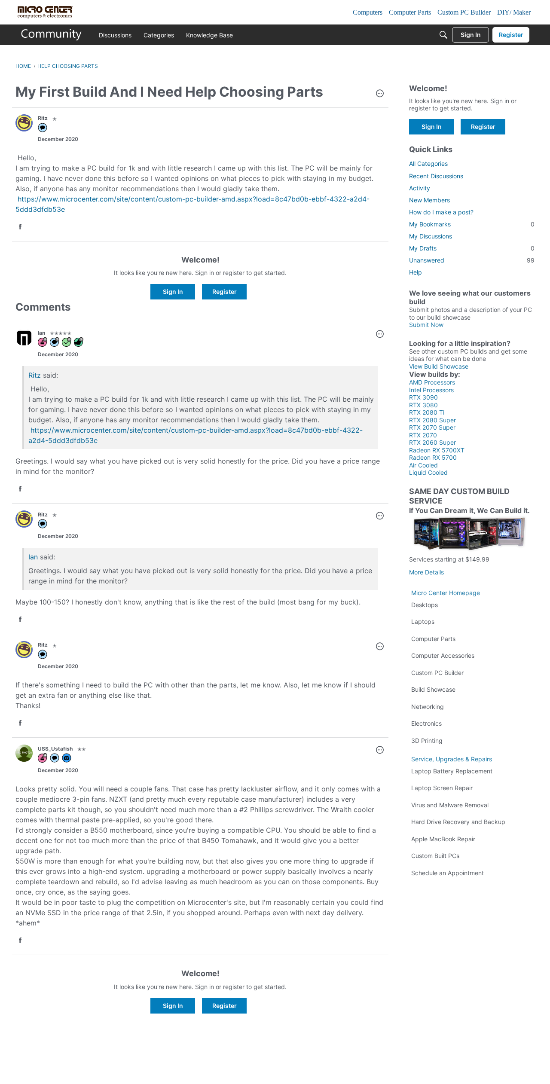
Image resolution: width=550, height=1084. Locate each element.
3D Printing (427, 740)
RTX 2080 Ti (426, 412)
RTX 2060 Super (432, 442)
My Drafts (472, 248)
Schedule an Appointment (447, 872)
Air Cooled (423, 465)
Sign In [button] (173, 291)
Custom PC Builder (437, 672)
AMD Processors (432, 382)
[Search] (443, 35)
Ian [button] (41, 333)
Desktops (424, 604)
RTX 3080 (423, 405)
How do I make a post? (441, 212)
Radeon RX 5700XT (436, 450)
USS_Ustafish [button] (55, 748)
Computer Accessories (442, 655)
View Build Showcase (438, 366)
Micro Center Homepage (445, 592)
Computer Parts (433, 638)
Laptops (422, 621)
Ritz (34, 375)
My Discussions (430, 236)
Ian (33, 557)
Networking (427, 706)
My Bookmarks (472, 224)
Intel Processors (431, 390)
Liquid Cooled (428, 472)
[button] (380, 94)
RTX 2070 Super (432, 427)
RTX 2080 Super (432, 420)
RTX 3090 (423, 397)
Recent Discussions (436, 176)
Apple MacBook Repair (443, 839)
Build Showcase (433, 689)
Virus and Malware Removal (450, 805)
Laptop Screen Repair (442, 787)
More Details (426, 572)
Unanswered (472, 260)
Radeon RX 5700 (433, 457)
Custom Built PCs (435, 855)
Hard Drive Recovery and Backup (458, 821)
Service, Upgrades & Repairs (451, 759)
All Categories (428, 163)
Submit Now (426, 324)
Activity (419, 188)
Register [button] (224, 291)
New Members (429, 200)
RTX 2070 (423, 435)
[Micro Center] (51, 35)
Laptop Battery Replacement (451, 771)
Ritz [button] (43, 118)
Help (415, 272)
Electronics (426, 723)
